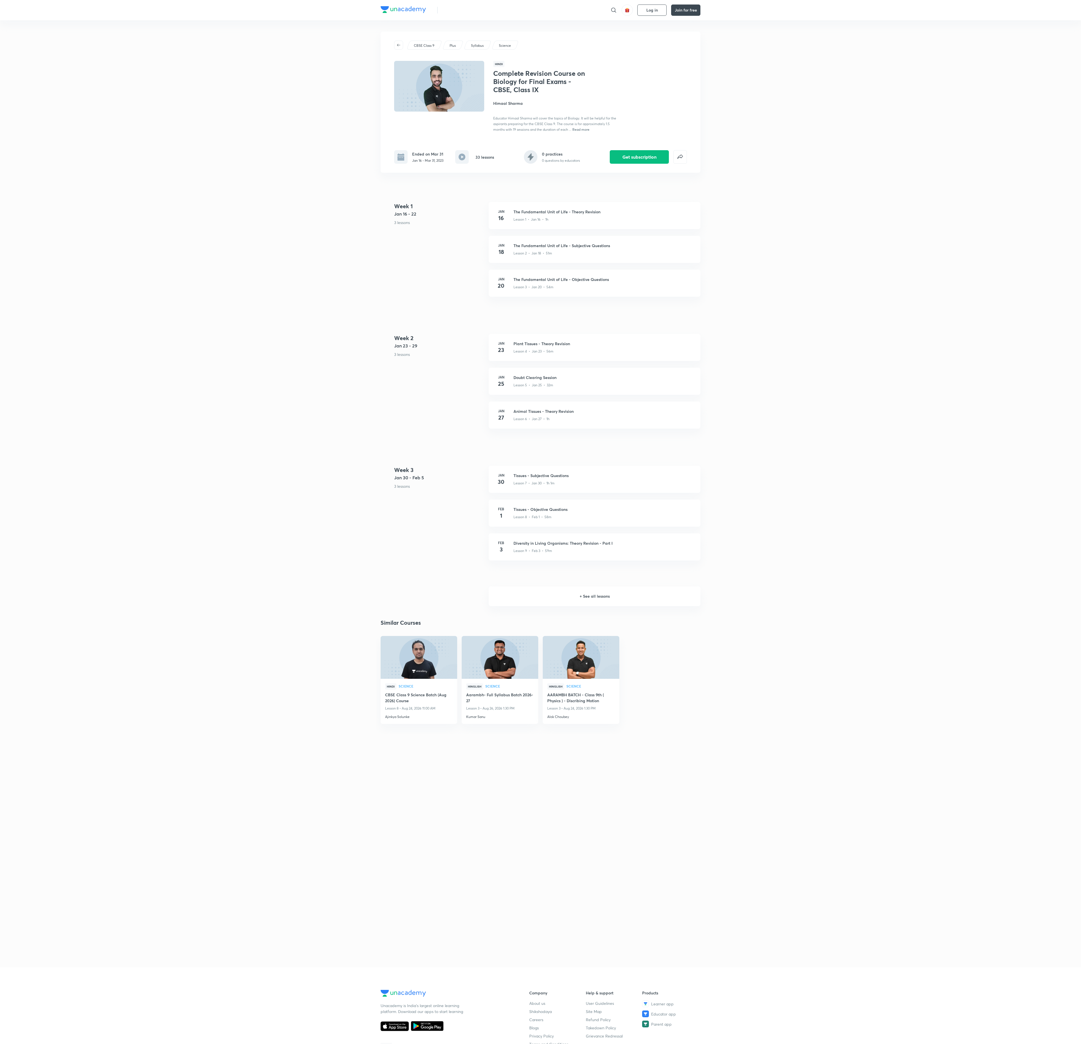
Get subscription (639, 157)
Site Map (594, 1011)
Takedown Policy (601, 1027)
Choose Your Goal (467, 10)
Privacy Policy (541, 1036)
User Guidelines (600, 1003)
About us (537, 1003)
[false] (680, 157)
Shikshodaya (540, 1011)
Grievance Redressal (604, 1036)
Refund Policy (598, 1019)
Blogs (534, 1027)
